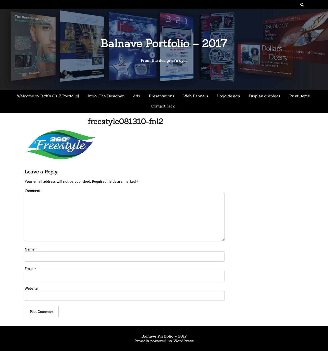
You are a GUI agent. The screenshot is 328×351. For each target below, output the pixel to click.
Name (31, 249)
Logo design (228, 96)
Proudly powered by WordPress (164, 340)
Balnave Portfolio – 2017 (164, 43)
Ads (136, 96)
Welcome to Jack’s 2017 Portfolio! (48, 96)
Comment (33, 191)
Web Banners (195, 96)
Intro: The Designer (106, 96)
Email (30, 269)
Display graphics (264, 96)
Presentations (161, 96)
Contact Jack (163, 106)
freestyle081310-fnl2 (125, 121)
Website (31, 288)
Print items (299, 96)
